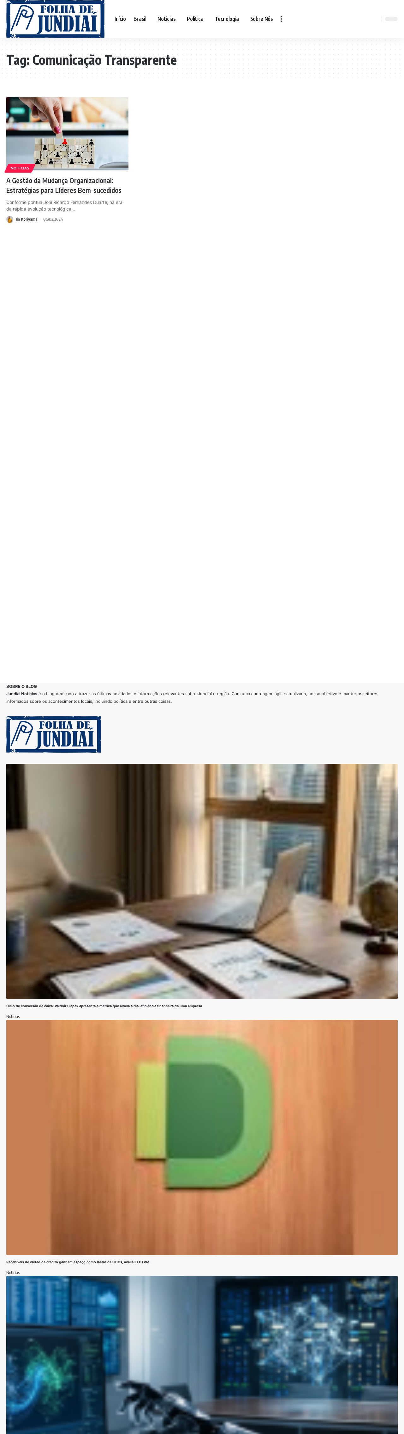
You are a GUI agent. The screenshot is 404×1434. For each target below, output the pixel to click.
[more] (281, 19)
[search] (375, 19)
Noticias (20, 168)
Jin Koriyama (27, 219)
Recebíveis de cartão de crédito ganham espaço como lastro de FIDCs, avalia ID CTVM (77, 1262)
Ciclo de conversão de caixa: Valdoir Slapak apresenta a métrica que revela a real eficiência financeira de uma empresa (104, 1006)
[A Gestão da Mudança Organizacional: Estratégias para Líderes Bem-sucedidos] (67, 133)
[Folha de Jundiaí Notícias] (55, 19)
